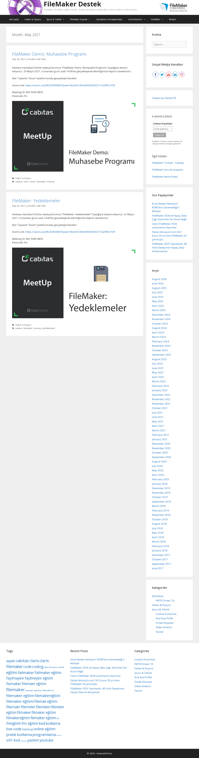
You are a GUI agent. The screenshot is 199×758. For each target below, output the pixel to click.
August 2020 (159, 461)
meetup (50, 181)
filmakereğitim (18, 717)
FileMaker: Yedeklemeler (36, 201)
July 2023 (157, 363)
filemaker (41, 181)
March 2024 (159, 337)
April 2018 (158, 537)
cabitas (18, 181)
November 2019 (161, 492)
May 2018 (157, 532)
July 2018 (157, 528)
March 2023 (159, 381)
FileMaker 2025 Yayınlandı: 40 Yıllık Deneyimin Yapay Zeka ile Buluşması (169, 247)
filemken (43, 706)
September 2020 (161, 457)
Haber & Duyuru (33, 19)
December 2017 (161, 555)
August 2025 (159, 288)
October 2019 (160, 497)
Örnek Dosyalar (165, 622)
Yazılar (160, 631)
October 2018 (160, 519)
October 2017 (160, 559)
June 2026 (157, 283)
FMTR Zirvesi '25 (165, 600)
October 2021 (160, 408)
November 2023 (161, 345)
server (59, 735)
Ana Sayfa (14, 19)
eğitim (11, 672)
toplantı (24, 741)
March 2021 (159, 430)
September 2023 (161, 354)
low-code (13, 728)
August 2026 (159, 279)
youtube (46, 740)
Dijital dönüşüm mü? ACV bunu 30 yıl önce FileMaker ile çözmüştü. (169, 235)
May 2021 (157, 421)
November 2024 (161, 319)
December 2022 (161, 394)
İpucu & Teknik (54, 19)
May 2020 (157, 470)
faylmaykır (15, 678)
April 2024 (158, 332)
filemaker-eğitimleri (33, 690)
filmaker (24, 712)
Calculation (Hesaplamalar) (109, 19)
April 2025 (158, 305)
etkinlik (61, 667)
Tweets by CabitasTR (164, 98)
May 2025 (157, 301)
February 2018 (160, 546)
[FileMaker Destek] (25, 7)
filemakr (13, 706)
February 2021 (160, 434)
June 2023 (157, 368)
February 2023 (160, 386)
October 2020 (160, 452)
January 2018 (159, 550)
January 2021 (159, 439)
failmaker (26, 672)
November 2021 (161, 403)
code (27, 666)
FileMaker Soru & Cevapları (167, 169)
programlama (44, 734)
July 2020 (157, 466)
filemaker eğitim (20, 695)
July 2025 (157, 292)
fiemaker (13, 683)
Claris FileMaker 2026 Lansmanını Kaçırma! (95, 675)
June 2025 (157, 297)
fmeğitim (13, 723)
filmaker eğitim (43, 712)
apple (10, 660)
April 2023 (158, 377)
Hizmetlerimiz (135, 19)
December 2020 (161, 443)
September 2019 (161, 501)
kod (42, 723)
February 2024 (160, 341)
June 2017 (157, 568)
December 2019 (161, 488)
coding (37, 666)
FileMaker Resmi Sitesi (165, 176)
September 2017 (161, 564)
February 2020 (160, 479)
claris (25, 181)
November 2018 (161, 515)
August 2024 (159, 328)
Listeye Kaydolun (162, 123)
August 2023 (159, 359)
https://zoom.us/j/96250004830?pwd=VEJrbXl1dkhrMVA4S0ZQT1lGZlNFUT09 (70, 85)
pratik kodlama (19, 734)
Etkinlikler (155, 19)
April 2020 (158, 475)
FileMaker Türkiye (162, 162)
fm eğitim (30, 723)
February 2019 (160, 510)
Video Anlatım (164, 627)
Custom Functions (166, 614)
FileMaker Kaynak (78, 19)
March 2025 (159, 310)
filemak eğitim (45, 701)
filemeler (28, 706)
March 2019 (159, 506)
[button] (64, 19)
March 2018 (159, 541)
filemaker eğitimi (20, 701)
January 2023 (159, 390)
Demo (33, 181)
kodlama (53, 723)
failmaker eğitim (48, 672)
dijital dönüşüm (50, 667)
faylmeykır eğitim (39, 678)
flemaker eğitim (43, 717)
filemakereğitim (47, 695)
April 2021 (158, 426)
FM (58, 718)
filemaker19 (48, 690)
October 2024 (160, 323)
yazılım (33, 740)
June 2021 (157, 417)
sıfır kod (13, 740)
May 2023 (157, 372)
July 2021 (157, 412)
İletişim (172, 19)
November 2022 (161, 399)
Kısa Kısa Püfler (164, 618)
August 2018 (159, 523)
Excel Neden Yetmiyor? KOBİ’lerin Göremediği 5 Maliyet (165, 207)
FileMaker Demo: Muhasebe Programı (49, 54)
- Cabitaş (179, 162)
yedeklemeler (48, 328)
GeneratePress (104, 753)
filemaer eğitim (34, 683)
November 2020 (161, 448)
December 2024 (161, 314)
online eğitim (45, 728)
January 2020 (159, 483)
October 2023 (160, 350)
